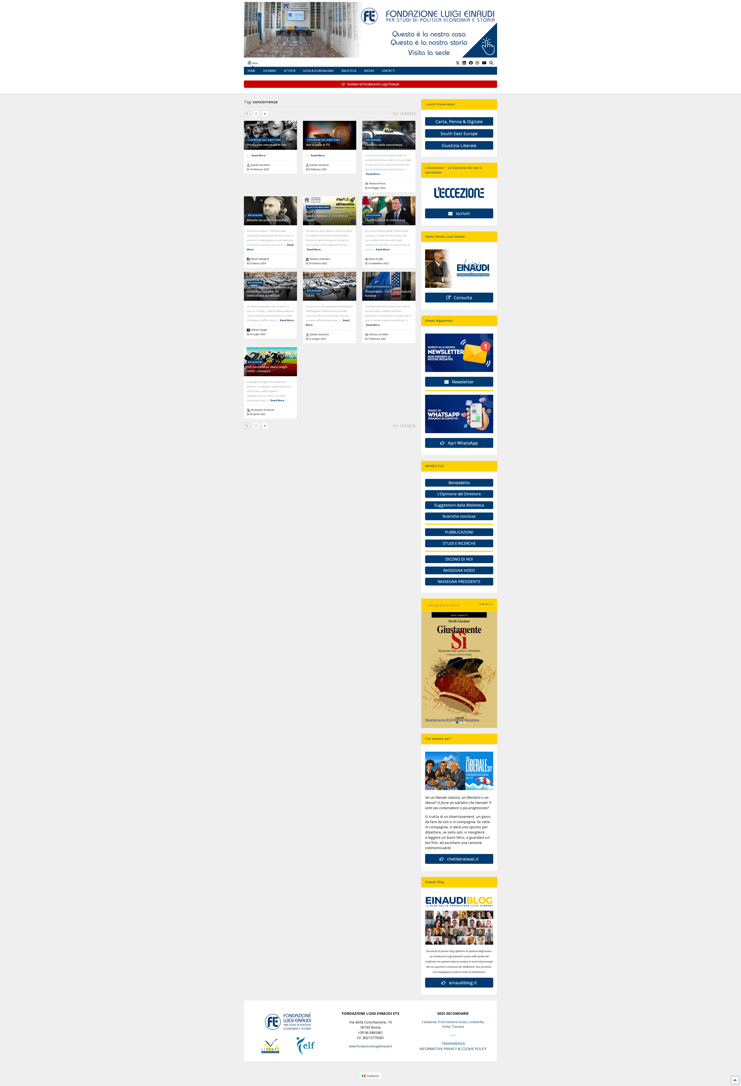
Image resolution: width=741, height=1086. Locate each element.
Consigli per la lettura (443, 605)
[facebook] (471, 62)
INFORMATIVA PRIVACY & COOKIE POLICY (453, 1048)
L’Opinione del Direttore (264, 140)
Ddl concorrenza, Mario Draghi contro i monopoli (267, 369)
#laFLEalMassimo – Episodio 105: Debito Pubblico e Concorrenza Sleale (329, 216)
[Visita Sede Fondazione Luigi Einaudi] (370, 55)
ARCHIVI (369, 70)
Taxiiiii (310, 295)
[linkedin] (464, 62)
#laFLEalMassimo (318, 207)
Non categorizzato (379, 286)
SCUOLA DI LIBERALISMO (318, 70)
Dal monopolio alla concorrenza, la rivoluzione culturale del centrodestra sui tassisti (270, 291)
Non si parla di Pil (318, 145)
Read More (258, 155)
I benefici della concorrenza (383, 145)
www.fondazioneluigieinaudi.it (370, 1046)
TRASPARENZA (453, 1043)
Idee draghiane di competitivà (385, 220)
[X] (458, 62)
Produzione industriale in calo (267, 145)
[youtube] (484, 62)
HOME (251, 70)
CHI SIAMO (269, 70)
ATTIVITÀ (289, 70)
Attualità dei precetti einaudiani (267, 220)
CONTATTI (388, 70)
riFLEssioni (373, 140)
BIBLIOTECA (349, 70)
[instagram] (477, 62)
